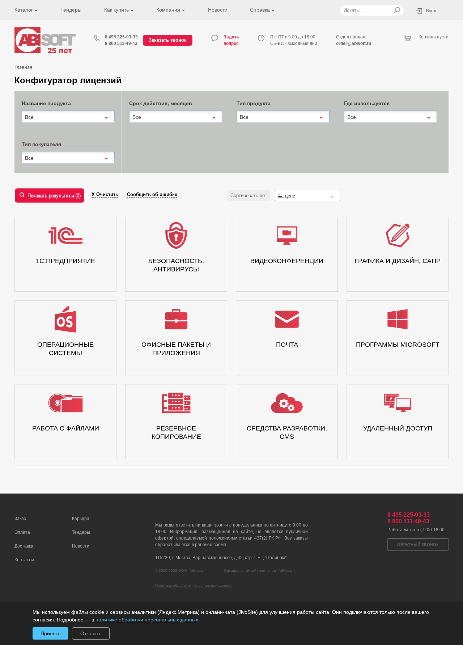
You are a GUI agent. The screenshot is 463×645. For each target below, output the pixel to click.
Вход (431, 10)
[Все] (68, 116)
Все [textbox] (29, 117)
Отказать (90, 633)
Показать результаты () (54, 195)
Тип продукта (254, 103)
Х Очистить (105, 194)
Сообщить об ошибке (152, 194)
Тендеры (70, 10)
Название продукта (46, 103)
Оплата (22, 532)
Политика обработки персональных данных (193, 585)
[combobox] (68, 117)
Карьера (80, 518)
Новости (218, 10)
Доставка (23, 546)
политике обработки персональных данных (146, 620)
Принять (50, 633)
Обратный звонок (418, 544)
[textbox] (307, 195)
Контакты (24, 559)
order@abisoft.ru (353, 43)
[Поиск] (397, 10)
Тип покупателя (41, 144)
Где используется (367, 103)
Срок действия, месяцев (160, 103)
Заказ (20, 518)
